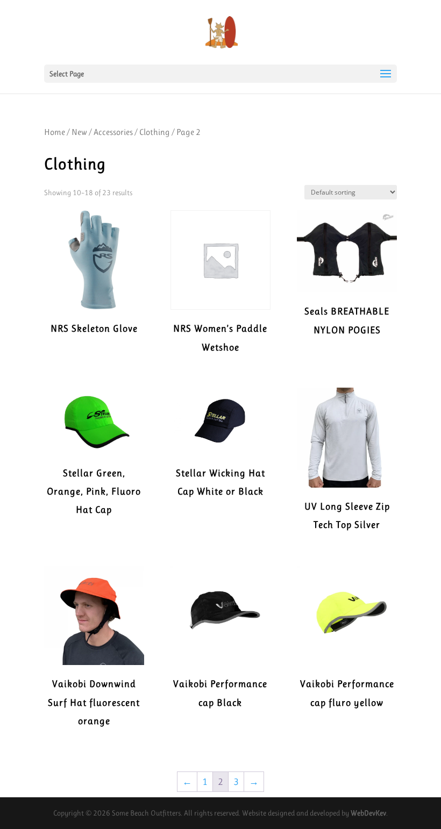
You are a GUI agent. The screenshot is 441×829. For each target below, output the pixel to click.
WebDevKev (368, 813)
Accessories (113, 132)
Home (54, 132)
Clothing (154, 132)
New (79, 132)
